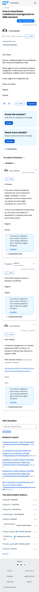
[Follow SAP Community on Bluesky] (17, 565)
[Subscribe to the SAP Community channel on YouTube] (21, 565)
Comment (32, 104)
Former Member (14, 31)
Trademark (9, 582)
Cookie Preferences (9, 587)
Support (29, 582)
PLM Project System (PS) (9, 45)
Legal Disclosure (29, 576)
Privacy (9, 571)
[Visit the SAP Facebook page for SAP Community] (14, 565)
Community (14, 3)
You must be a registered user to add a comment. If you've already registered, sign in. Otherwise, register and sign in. (19, 240)
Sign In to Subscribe (25, 21)
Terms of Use (29, 571)
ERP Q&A (6, 8)
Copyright (10, 576)
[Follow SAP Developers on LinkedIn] (25, 565)
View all (5, 554)
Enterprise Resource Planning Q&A (16, 444)
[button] (26, 36)
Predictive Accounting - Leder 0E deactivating (18, 442)
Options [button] (35, 21)
